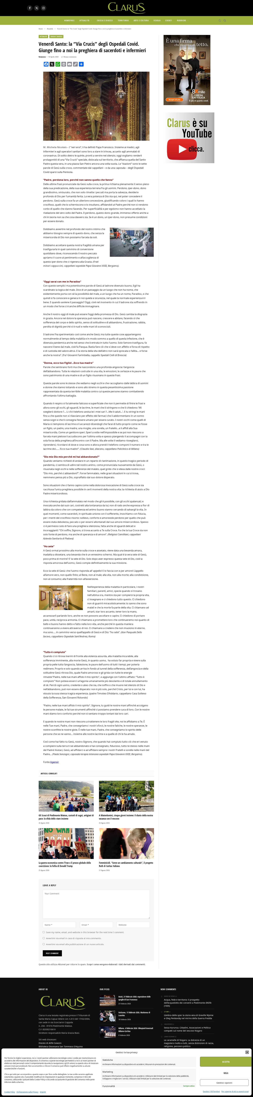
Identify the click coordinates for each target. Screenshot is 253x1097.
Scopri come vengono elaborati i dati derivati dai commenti (116, 964)
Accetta (226, 1061)
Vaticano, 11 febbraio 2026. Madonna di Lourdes (134, 1014)
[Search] (224, 20)
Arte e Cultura (141, 20)
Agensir (54, 762)
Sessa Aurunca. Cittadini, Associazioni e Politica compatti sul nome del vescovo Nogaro (187, 1029)
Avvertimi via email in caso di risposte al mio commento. (73, 938)
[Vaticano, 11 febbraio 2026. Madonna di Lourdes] (108, 1016)
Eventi (168, 20)
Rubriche (181, 20)
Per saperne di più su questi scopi (235, 1091)
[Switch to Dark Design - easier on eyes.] (220, 20)
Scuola (157, 20)
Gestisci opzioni (224, 1082)
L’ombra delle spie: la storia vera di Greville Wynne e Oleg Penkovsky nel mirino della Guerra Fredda (188, 1017)
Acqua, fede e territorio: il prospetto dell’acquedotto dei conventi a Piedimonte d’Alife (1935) (187, 1002)
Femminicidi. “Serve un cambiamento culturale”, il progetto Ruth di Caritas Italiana (126, 864)
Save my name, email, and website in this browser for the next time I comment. (85, 932)
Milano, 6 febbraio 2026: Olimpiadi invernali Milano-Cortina (135, 1030)
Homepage (69, 20)
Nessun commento (70, 57)
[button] (247, 1052)
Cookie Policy (9, 1092)
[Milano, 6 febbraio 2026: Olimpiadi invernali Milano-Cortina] (108, 1032)
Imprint (43, 1092)
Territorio (123, 20)
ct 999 (166, 1012)
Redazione (42, 57)
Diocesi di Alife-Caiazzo (50, 1043)
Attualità (84, 20)
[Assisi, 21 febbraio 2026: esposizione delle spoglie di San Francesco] (108, 1000)
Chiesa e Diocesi (105, 20)
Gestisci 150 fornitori (211, 1091)
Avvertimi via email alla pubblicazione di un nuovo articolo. (75, 944)
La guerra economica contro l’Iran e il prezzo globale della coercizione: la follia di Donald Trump (65, 864)
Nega (226, 1073)
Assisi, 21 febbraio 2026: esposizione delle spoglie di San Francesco (134, 998)
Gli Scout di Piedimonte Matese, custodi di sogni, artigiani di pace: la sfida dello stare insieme (66, 817)
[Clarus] (126, 8)
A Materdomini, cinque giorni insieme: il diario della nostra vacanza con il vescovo (126, 817)
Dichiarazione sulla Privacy (27, 1092)
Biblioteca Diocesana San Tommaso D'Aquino (61, 1046)
